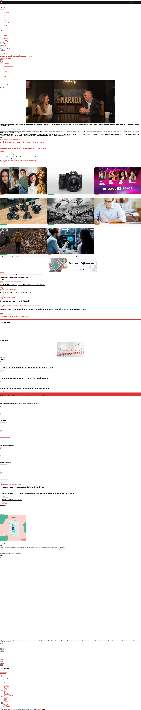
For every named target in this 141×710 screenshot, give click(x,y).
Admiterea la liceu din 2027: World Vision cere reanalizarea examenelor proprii (109, 225)
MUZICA (3, 690)
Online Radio (2, 651)
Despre (5, 685)
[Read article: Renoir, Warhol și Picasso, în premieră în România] (70, 289)
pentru (30, 160)
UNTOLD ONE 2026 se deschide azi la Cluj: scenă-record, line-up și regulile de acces (26, 368)
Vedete (5, 35)
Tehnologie (6, 29)
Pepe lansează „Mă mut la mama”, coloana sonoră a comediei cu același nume (25, 388)
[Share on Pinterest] (0, 162)
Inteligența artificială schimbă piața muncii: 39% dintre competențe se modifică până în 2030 (64, 256)
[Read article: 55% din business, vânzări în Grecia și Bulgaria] (70, 297)
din (22, 160)
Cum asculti (6, 14)
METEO (5, 53)
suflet (35, 160)
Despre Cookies (39, 709)
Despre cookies (7, 706)
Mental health (7, 700)
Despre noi (6, 12)
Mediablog (2, 59)
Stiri (5, 20)
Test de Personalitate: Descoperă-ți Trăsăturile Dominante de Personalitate (14, 316)
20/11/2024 (1, 58)
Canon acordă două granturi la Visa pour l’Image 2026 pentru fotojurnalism (61, 225)
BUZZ (3, 34)
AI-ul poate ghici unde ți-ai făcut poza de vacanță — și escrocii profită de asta (14, 256)
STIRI (3, 696)
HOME (4, 7)
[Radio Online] (139, 322)
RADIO (3, 684)
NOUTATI (6, 18)
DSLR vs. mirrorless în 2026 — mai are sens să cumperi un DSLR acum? (13, 225)
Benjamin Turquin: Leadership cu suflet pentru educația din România (12, 160)
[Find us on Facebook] (0, 708)
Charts (3, 31)
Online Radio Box (2, 648)
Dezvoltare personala (8, 58)
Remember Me (3, 663)
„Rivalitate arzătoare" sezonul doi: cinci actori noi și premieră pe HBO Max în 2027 (15, 195)
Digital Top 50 (7, 63)
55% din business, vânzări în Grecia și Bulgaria (15, 301)
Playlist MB (6, 16)
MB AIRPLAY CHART (8, 33)
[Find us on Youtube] (2, 708)
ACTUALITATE (7, 697)
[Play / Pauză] (1, 2)
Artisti (5, 40)
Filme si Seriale (7, 36)
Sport (5, 50)
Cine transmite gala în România (12, 500)
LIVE (5, 13)
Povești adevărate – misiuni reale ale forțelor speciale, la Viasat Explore (23, 148)
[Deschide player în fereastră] (138, 2)
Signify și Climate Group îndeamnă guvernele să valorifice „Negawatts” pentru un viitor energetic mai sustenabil (38, 493)
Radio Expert (2, 646)
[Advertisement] (33, 71)
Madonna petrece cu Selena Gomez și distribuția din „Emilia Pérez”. (23, 487)
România (32, 160)
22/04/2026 (2, 144)
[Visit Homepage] (2, 9)
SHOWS (5, 17)
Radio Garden (2, 649)
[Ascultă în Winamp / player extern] (136, 2)
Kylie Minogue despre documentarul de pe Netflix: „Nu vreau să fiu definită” (24, 378)
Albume (5, 43)
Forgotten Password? (3, 666)
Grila (5, 20)
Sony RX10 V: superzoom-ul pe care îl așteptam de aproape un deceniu (60, 195)
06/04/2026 (2, 151)
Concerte (6, 38)
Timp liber (6, 38)
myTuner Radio (2, 647)
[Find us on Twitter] (1, 708)
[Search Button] (0, 82)
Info (3, 703)
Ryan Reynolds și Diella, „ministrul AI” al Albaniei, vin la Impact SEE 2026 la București (110, 195)
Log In (1, 675)
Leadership (27, 160)
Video (5, 21)
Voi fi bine (1, 650)
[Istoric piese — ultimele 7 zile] (139, 2)
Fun (5, 37)
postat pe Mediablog (15, 158)
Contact (6, 704)
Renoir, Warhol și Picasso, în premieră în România (15, 293)
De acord (43, 709)
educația (24, 160)
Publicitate (6, 705)
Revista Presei (7, 26)
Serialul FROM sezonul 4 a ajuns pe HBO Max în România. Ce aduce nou (22, 142)
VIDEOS (5, 692)
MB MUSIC (2, 287)
